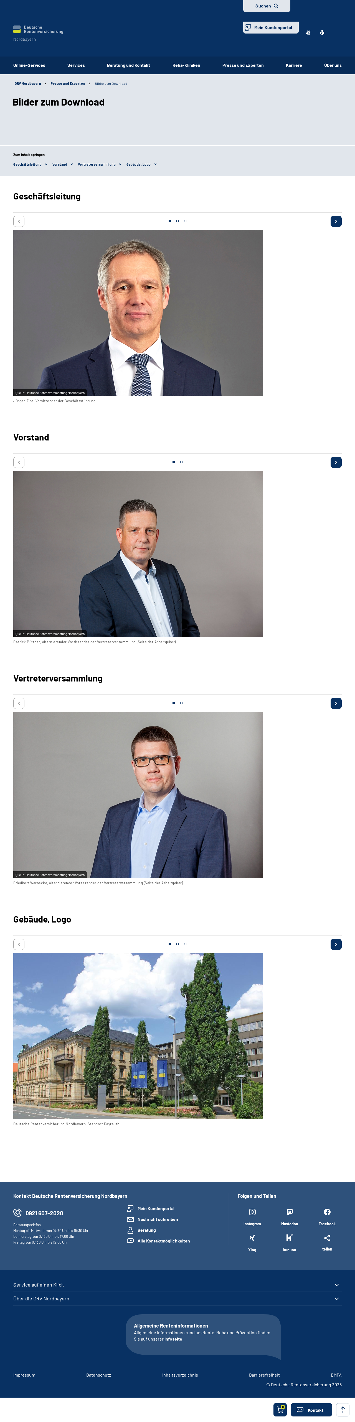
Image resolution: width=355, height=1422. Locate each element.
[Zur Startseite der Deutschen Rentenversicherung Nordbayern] (38, 33)
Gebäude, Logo (138, 164)
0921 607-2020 (44, 1213)
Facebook (327, 1223)
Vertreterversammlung (97, 164)
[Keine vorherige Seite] (18, 221)
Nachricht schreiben (158, 1219)
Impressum (24, 1374)
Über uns (333, 65)
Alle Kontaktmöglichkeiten (164, 1240)
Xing (252, 1249)
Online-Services (29, 65)
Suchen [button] (263, 5)
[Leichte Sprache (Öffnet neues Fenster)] (322, 32)
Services (76, 65)
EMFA (336, 1374)
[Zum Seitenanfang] (342, 1409)
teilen (327, 1249)
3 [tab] (185, 221)
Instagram (252, 1223)
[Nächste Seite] (336, 221)
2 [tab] (177, 221)
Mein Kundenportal (273, 27)
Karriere (294, 65)
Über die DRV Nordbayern (41, 1298)
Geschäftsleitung (27, 164)
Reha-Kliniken (186, 65)
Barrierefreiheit (264, 1374)
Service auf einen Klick (38, 1284)
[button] (311, 1409)
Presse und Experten (243, 65)
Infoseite (173, 1338)
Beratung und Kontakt (128, 65)
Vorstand (59, 164)
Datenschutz (98, 1374)
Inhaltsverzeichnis (180, 1374)
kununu (289, 1249)
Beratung (147, 1230)
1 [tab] (169, 221)
